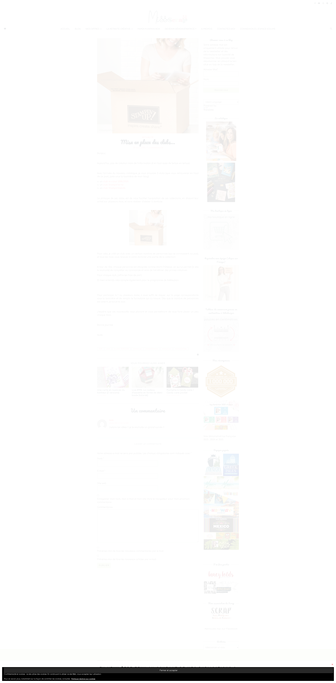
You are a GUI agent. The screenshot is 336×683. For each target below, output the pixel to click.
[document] (168, 341)
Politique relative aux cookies (83, 679)
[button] (332, 664)
